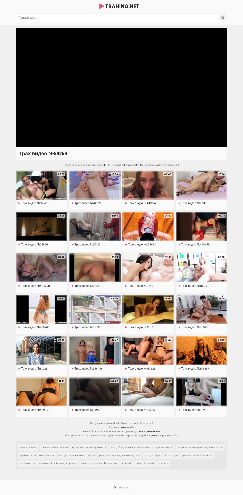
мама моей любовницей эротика (58, 463)
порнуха (119, 435)
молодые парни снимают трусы (76, 455)
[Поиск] (222, 17)
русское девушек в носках (198, 455)
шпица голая (27, 463)
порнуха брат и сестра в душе (162, 455)
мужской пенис (28, 447)
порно (121, 427)
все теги (163, 463)
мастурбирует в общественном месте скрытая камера (142, 447)
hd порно (150, 435)
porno (136, 423)
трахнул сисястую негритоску (37, 455)
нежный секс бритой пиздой (138, 463)
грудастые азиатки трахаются (89, 447)
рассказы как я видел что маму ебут (119, 455)
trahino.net (121, 6)
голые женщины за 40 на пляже (99, 463)
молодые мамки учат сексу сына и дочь (200, 447)
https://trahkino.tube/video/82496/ (123, 165)
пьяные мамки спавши (55, 447)
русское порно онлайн (147, 431)
